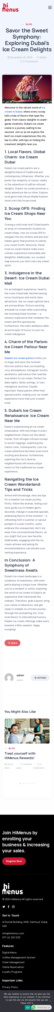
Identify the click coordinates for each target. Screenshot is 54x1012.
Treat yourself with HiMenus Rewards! (19, 755)
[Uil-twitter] (3, 906)
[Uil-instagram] (13, 906)
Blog (29, 24)
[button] (21, 783)
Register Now (14, 861)
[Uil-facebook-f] (8, 906)
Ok (27, 1007)
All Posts (41, 677)
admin (43, 57)
